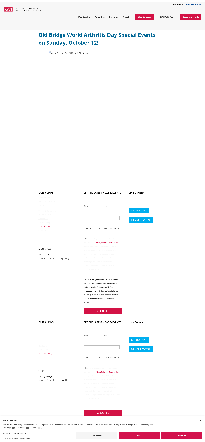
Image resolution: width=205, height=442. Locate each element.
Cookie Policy (44, 222)
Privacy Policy (44, 214)
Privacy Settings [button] (45, 226)
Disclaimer (43, 218)
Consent (89, 234)
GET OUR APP (138, 210)
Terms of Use (114, 243)
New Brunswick (193, 4)
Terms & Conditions (47, 211)
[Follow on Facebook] (130, 201)
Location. (108, 223)
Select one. (90, 223)
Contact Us (43, 205)
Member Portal (140, 219)
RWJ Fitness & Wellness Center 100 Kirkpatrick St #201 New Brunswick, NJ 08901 (51, 239)
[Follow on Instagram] (140, 201)
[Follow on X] (135, 201)
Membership (44, 197)
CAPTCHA (88, 275)
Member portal (140, 349)
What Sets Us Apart (47, 201)
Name (87, 201)
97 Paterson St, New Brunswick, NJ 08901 (56, 262)
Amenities (42, 331)
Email (87, 213)
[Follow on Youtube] (145, 201)
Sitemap (42, 230)
